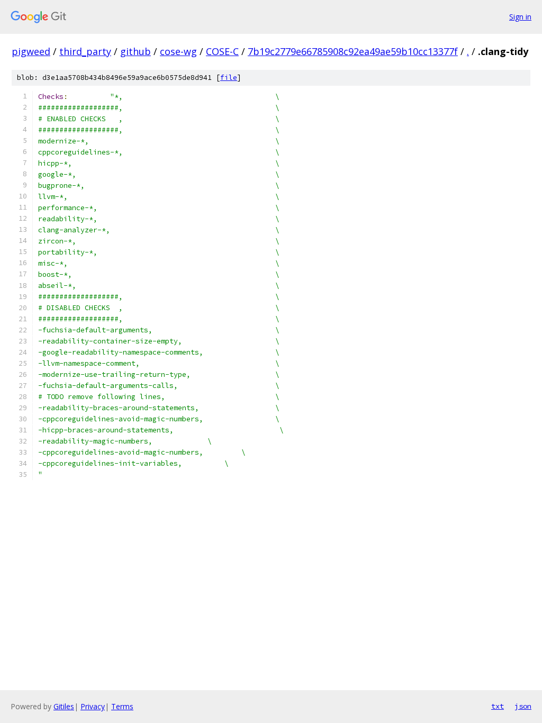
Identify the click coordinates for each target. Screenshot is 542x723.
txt (497, 706)
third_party (85, 51)
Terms (122, 706)
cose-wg (178, 51)
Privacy (92, 706)
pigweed (31, 51)
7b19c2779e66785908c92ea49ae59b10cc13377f (353, 51)
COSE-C (222, 51)
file (228, 77)
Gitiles (63, 706)
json (522, 706)
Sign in (520, 17)
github (135, 51)
